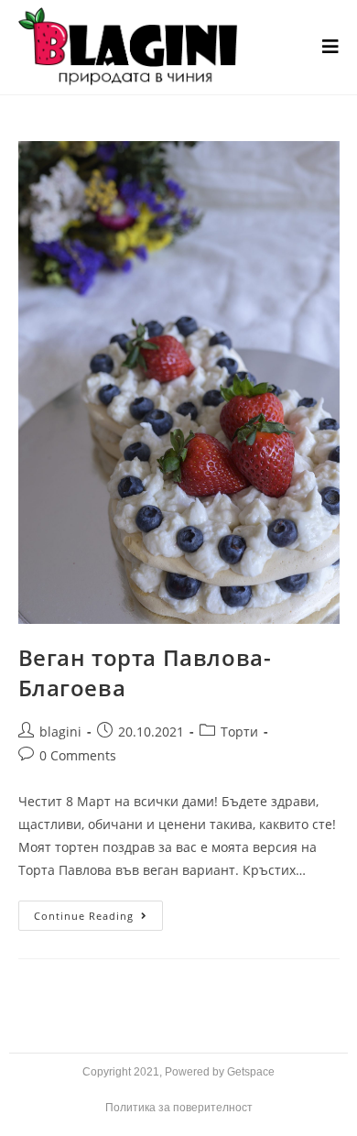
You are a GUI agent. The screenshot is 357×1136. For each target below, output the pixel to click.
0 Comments (77, 755)
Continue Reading (98, 912)
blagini (60, 731)
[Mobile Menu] (331, 47)
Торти (239, 731)
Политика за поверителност (179, 1107)
